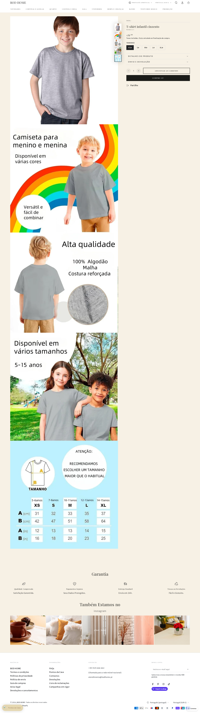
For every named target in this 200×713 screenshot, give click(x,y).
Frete (141, 38)
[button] (176, 2)
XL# (161, 48)
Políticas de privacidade (21, 676)
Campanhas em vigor (59, 687)
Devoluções (54, 679)
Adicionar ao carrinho (166, 71)
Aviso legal (15, 687)
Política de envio (18, 679)
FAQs (51, 668)
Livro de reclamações (59, 683)
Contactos (54, 676)
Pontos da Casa (56, 672)
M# (145, 48)
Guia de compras (18, 683)
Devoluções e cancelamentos (24, 690)
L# (153, 48)
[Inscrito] (188, 669)
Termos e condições (19, 672)
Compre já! (158, 78)
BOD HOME (15, 668)
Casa (128, 20)
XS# (130, 48)
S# (138, 48)
